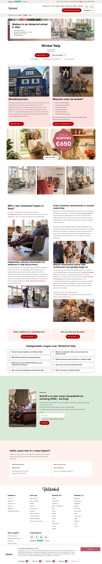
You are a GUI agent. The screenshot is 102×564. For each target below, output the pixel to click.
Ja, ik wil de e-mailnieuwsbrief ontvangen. (53, 419)
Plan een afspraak (57, 55)
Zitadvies (32, 511)
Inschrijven (44, 423)
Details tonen (74, 561)
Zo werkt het (33, 508)
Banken (62, 6)
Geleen (54, 518)
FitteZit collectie (34, 516)
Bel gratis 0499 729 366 (87, 1)
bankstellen (41, 281)
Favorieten (91, 6)
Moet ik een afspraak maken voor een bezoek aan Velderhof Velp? (72, 353)
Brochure (32, 506)
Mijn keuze (11, 541)
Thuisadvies (68, 6)
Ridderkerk (77, 503)
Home (19, 15)
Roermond (77, 508)
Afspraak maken (34, 513)
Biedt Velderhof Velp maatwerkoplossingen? (26, 357)
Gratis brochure (12, 543)
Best (53, 508)
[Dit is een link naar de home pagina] (13, 8)
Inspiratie (80, 6)
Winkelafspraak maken (14, 538)
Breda (53, 511)
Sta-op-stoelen (55, 6)
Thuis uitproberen (13, 536)
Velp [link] (30, 15)
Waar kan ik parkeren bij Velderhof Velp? (69, 365)
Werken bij (11, 508)
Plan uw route (72, 336)
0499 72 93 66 (16, 467)
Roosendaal (77, 511)
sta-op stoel (72, 294)
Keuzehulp (87, 10)
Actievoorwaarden (35, 518)
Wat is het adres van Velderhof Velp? (68, 370)
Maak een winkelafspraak (62, 123)
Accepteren (90, 549)
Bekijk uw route (15, 123)
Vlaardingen (77, 516)
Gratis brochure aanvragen (71, 10)
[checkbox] (40, 419)
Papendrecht (77, 501)
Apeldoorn (55, 503)
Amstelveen (55, 501)
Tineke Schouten (74, 1)
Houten (54, 526)
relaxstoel (58, 294)
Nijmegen (77, 498)
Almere (54, 498)
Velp (75, 513)
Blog (61, 1)
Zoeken (86, 6)
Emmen (54, 516)
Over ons (10, 498)
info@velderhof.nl (59, 467)
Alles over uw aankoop (36, 521)
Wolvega (76, 521)
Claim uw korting (50, 157)
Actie (58, 1)
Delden (54, 513)
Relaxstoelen (46, 6)
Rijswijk (76, 506)
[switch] (41, 561)
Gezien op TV (11, 503)
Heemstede (55, 523)
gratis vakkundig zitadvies (85, 213)
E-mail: (42, 412)
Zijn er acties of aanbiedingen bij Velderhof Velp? (28, 370)
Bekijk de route (40, 55)
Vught (76, 518)
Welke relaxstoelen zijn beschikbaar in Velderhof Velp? (73, 359)
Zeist (75, 523)
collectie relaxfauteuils (30, 281)
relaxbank (65, 294)
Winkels (75, 6)
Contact (66, 1)
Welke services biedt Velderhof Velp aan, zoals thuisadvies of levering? (27, 364)
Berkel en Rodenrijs (57, 506)
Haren (53, 521)
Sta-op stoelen (34, 501)
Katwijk (54, 528)
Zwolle (76, 526)
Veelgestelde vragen (13, 511)
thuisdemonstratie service (15, 214)
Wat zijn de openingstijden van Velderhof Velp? (27, 352)
